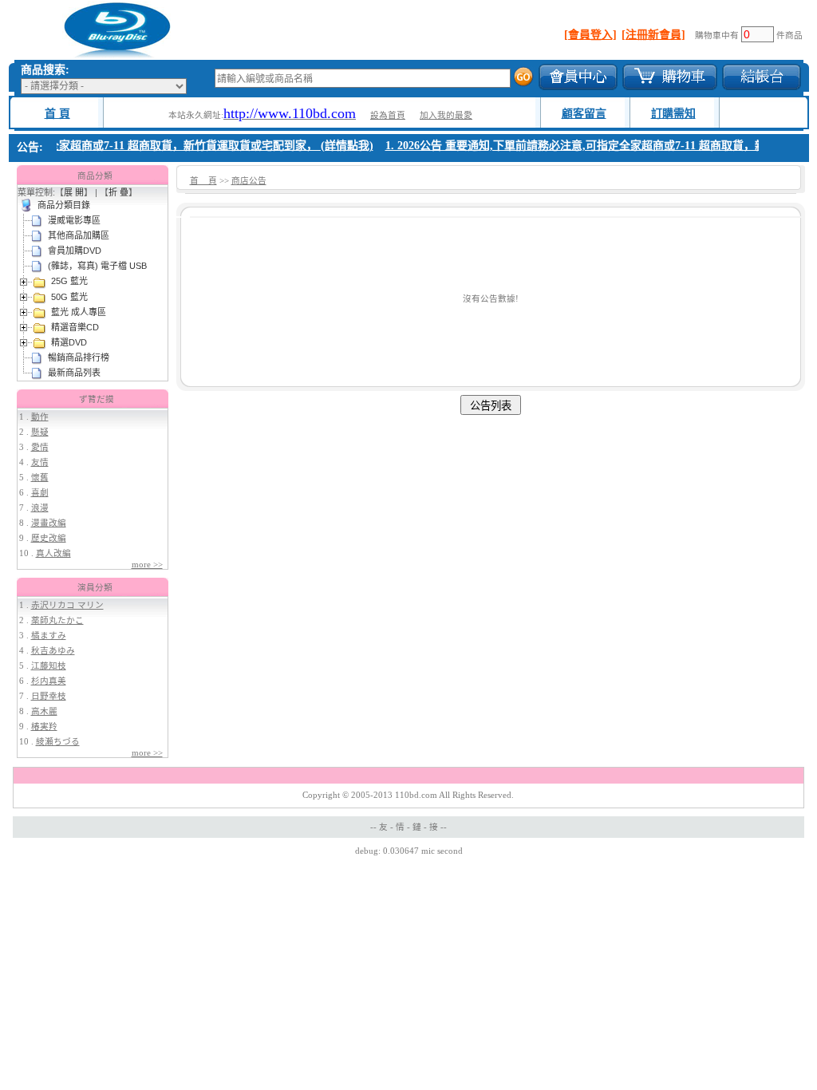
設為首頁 (387, 115)
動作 (40, 417)
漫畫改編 (48, 523)
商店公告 (248, 180)
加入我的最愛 (446, 115)
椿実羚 (44, 726)
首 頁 (57, 114)
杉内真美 (48, 681)
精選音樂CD (75, 327)
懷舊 (40, 477)
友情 (40, 462)
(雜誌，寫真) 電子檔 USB (97, 266)
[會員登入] (590, 35)
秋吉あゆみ (53, 650)
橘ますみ (48, 635)
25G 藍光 (69, 281)
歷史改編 (48, 538)
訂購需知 (673, 114)
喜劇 (40, 492)
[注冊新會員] (653, 35)
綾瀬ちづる (58, 741)
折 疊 (118, 192)
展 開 (74, 192)
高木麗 (44, 711)
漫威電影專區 (74, 220)
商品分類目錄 (63, 205)
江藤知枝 (48, 666)
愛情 (40, 447)
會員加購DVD (74, 250)
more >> (147, 564)
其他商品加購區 (78, 235)
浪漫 (40, 508)
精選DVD (69, 342)
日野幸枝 (48, 696)
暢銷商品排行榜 (78, 357)
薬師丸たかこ (57, 620)
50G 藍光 (69, 297)
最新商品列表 (74, 372)
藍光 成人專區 (78, 312)
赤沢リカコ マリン (67, 605)
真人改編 (53, 553)
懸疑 (40, 432)
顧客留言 (584, 114)
